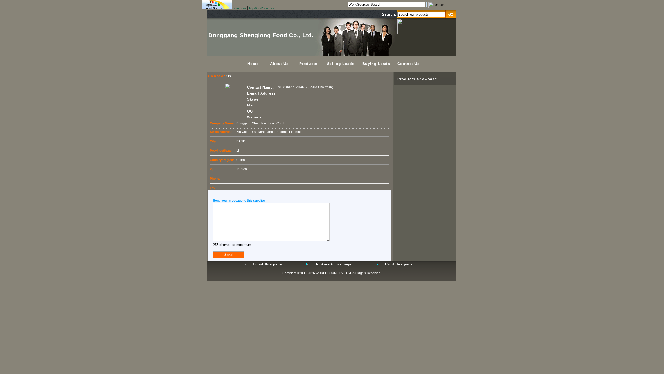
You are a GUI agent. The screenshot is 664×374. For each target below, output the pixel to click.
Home (253, 64)
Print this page (399, 264)
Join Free (240, 8)
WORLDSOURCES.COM (333, 273)
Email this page (267, 264)
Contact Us (408, 64)
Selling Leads (341, 64)
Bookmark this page (333, 264)
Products (308, 64)
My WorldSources (261, 8)
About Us (279, 64)
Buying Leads (376, 64)
